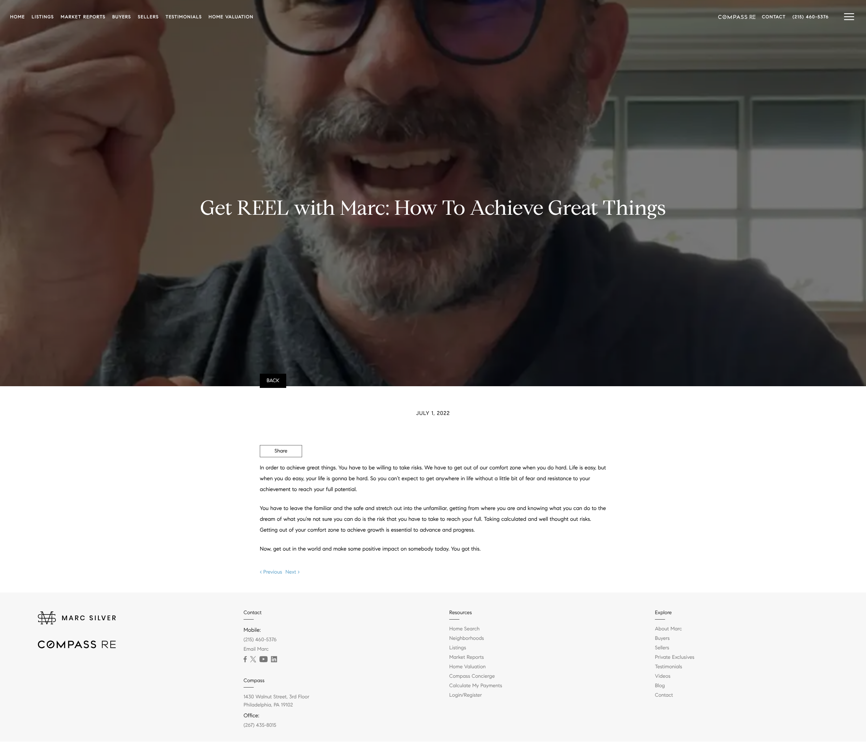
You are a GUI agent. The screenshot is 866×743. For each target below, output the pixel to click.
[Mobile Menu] (849, 17)
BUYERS (121, 17)
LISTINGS (43, 17)
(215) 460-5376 (811, 17)
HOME (17, 17)
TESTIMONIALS (183, 17)
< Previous (271, 572)
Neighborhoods (466, 638)
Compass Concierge (472, 676)
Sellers (662, 648)
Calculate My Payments (475, 686)
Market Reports (466, 657)
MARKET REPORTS (83, 17)
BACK (273, 381)
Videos (662, 676)
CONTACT (774, 17)
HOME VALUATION (231, 17)
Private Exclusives (674, 657)
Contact (664, 695)
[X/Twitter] (253, 659)
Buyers (662, 638)
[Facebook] (245, 659)
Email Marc (256, 649)
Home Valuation (467, 667)
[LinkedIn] (274, 659)
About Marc (668, 629)
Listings (457, 648)
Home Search (464, 629)
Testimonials (668, 667)
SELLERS (148, 17)
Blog (660, 686)
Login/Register (465, 695)
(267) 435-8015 (260, 725)
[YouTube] (263, 659)
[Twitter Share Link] (280, 470)
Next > (293, 572)
